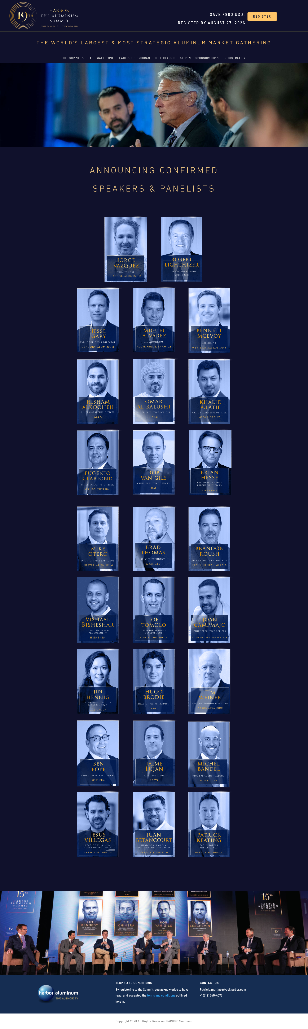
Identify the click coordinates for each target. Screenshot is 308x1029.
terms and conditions (161, 995)
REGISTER (262, 16)
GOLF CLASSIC (165, 58)
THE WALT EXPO (101, 58)
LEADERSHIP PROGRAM (134, 58)
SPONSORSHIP (205, 58)
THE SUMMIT (71, 58)
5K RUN (185, 58)
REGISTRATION (235, 58)
